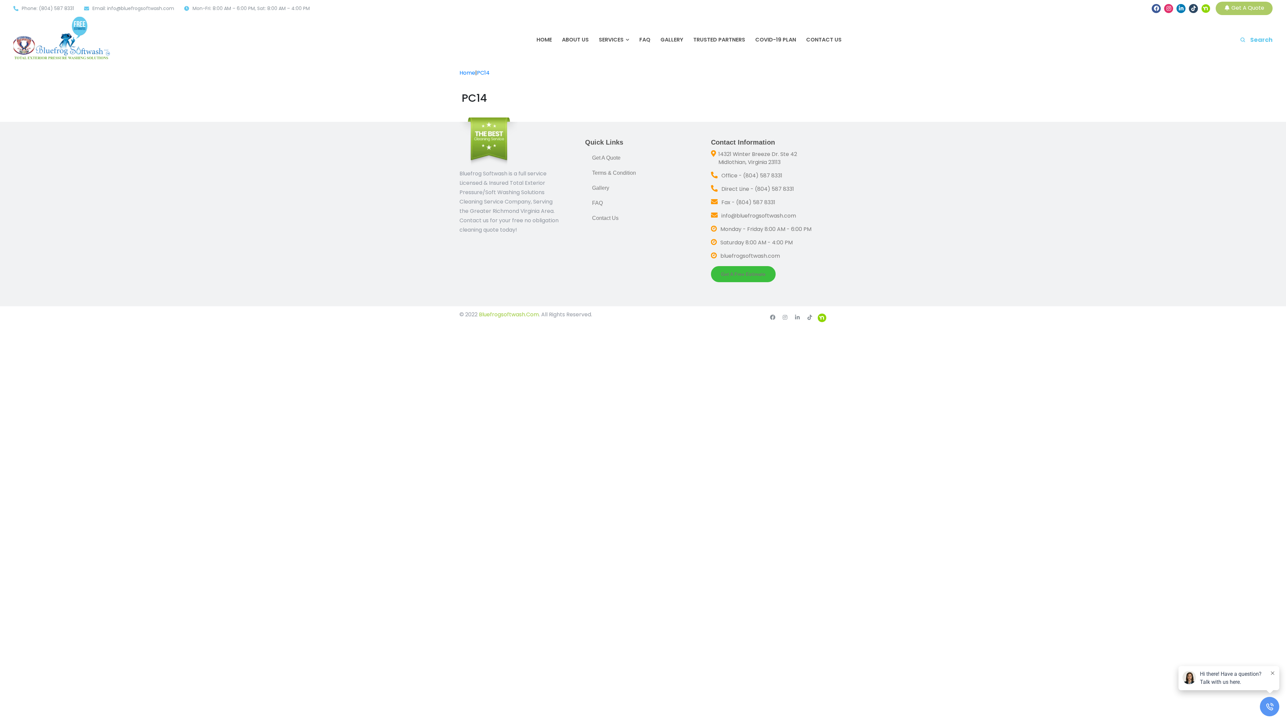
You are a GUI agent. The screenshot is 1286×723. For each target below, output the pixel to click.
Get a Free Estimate (743, 274)
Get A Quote (1247, 8)
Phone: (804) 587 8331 (48, 8)
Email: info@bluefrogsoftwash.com (133, 8)
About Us (575, 40)
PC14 (483, 73)
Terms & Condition (614, 173)
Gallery (671, 40)
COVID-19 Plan (775, 40)
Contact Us (824, 40)
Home (544, 40)
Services (611, 40)
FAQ (644, 40)
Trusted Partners (719, 40)
